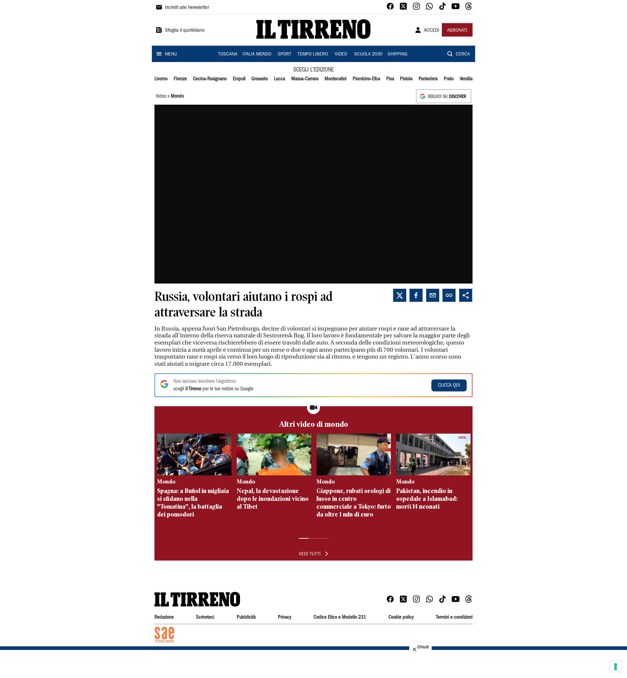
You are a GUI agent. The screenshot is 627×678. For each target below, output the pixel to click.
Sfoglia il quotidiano (185, 30)
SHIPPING (397, 54)
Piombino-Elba (366, 79)
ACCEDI (431, 30)
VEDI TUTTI (310, 554)
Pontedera (428, 79)
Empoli (239, 79)
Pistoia (406, 79)
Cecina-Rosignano (210, 79)
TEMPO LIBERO (312, 54)
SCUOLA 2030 (368, 54)
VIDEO (341, 54)
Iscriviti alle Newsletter (187, 8)
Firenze (180, 79)
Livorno (161, 79)
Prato (449, 79)
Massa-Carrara (304, 79)
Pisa (390, 79)
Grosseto (259, 79)
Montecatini (335, 79)
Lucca (279, 79)
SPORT (284, 54)
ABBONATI (457, 30)
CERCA (463, 54)
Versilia (466, 79)
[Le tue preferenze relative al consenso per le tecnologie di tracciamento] (615, 666)
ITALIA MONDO (257, 54)
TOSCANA (227, 54)
